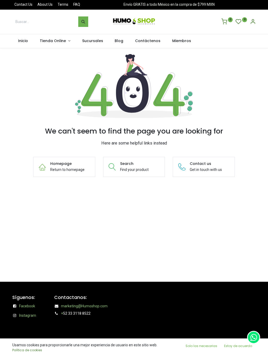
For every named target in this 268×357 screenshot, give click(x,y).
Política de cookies (27, 350)
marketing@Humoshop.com (84, 306)
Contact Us (23, 4)
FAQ (76, 4)
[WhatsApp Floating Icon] (253, 337)
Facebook (27, 306)
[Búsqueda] (83, 21)
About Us (45, 4)
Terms (63, 4)
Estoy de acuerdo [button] (238, 346)
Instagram (27, 315)
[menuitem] (23, 41)
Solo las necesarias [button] (201, 346)
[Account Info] (253, 22)
